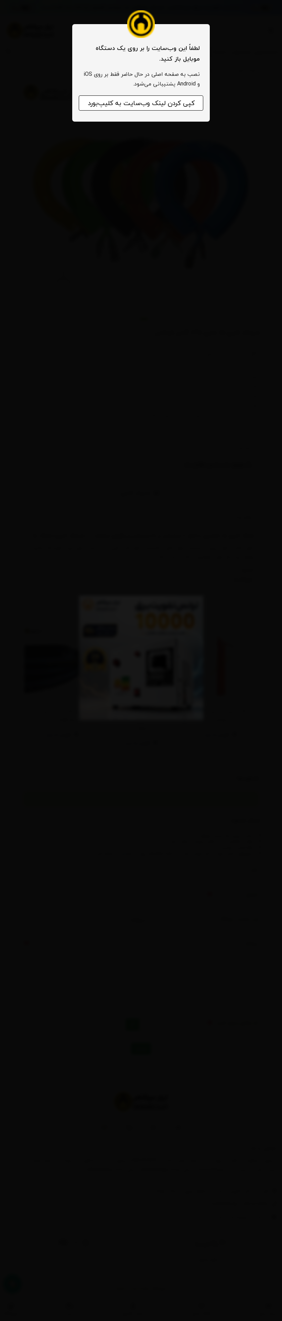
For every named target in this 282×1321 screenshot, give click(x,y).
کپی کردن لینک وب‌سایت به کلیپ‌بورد (141, 103)
